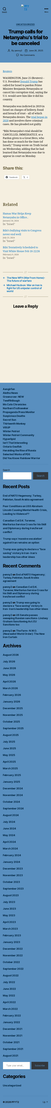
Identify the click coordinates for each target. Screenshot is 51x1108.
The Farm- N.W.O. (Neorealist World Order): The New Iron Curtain (23, 634)
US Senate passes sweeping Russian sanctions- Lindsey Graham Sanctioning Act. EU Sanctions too (25, 620)
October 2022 (11, 962)
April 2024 (9, 841)
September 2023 (13, 888)
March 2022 (10, 1008)
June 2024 (9, 828)
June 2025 (9, 748)
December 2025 (13, 708)
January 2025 (11, 781)
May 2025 (9, 755)
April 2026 (9, 681)
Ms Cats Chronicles (14, 404)
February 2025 (12, 775)
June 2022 (9, 988)
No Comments (27, 55)
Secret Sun (9, 419)
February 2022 (12, 1015)
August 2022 (11, 975)
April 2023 (9, 922)
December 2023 (13, 868)
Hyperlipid (9, 438)
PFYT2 (15, 1102)
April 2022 (9, 1002)
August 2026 (11, 654)
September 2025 (13, 728)
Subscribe (40, 1065)
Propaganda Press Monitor (19, 412)
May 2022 (9, 995)
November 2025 (13, 714)
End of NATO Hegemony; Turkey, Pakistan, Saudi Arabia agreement (24, 577)
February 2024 (12, 855)
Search (6, 470)
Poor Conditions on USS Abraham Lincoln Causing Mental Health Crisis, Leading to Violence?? (25, 510)
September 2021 (13, 1048)
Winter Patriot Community (18, 435)
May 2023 (9, 915)
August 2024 (11, 815)
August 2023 (11, 895)
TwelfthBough (11, 400)
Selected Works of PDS (16, 454)
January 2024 (11, 861)
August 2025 (11, 735)
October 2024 (11, 801)
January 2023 (11, 942)
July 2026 (9, 661)
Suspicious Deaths (14, 415)
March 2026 (10, 688)
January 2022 (11, 1022)
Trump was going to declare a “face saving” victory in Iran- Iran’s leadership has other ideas (24, 553)
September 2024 (13, 808)
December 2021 (12, 1028)
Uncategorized (25, 24)
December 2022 (13, 948)
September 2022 (13, 968)
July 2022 (9, 982)
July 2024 (9, 821)
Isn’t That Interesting (15, 442)
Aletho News (10, 392)
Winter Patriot (11, 431)
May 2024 (9, 835)
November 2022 (13, 955)
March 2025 (10, 768)
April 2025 (9, 761)
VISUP (6, 427)
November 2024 (13, 795)
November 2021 (12, 1035)
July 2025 (9, 741)
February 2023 (12, 935)
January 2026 (11, 701)
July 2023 (9, 901)
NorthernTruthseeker (15, 408)
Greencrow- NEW (13, 396)
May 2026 (9, 674)
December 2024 (13, 788)
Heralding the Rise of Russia (19, 450)
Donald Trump (29, 81)
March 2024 (10, 848)
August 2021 (10, 1055)
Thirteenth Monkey (14, 423)
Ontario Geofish (12, 446)
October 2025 (11, 721)
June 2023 (9, 908)
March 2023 (10, 928)
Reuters (7, 71)
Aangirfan (9, 389)
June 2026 (9, 668)
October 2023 (11, 881)
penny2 (18, 50)
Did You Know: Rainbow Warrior (21, 458)
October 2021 (11, 1042)
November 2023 (13, 875)
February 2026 (12, 694)
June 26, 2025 (36, 50)
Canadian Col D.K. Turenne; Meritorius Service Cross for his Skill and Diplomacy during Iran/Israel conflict (25, 591)
